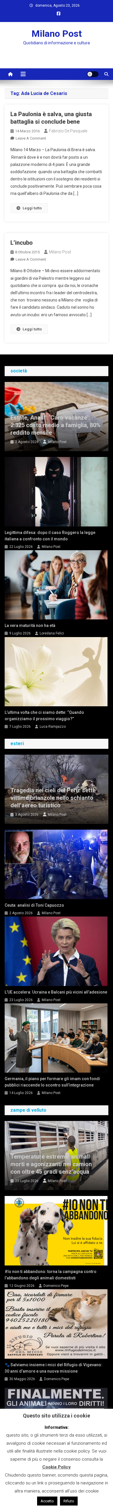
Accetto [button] (47, 1501)
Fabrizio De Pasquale (68, 131)
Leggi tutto (32, 208)
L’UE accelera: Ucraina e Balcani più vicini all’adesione (56, 992)
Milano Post (57, 33)
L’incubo (21, 242)
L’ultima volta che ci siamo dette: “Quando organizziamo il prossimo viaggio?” (44, 715)
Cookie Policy (56, 1467)
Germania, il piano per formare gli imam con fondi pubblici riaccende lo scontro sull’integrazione (52, 1081)
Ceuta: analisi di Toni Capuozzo (34, 905)
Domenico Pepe (56, 1286)
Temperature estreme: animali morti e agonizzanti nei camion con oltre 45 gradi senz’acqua (51, 1164)
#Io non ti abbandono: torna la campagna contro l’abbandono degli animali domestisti (50, 1274)
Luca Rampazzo (53, 727)
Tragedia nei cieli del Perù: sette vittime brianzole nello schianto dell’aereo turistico (53, 798)
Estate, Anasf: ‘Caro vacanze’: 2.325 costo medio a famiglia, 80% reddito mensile (55, 425)
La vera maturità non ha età (30, 625)
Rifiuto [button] (68, 1501)
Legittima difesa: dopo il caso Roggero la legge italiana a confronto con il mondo (50, 535)
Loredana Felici (52, 633)
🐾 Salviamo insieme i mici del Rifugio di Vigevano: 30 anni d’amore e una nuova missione (53, 1367)
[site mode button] (93, 74)
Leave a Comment (31, 138)
